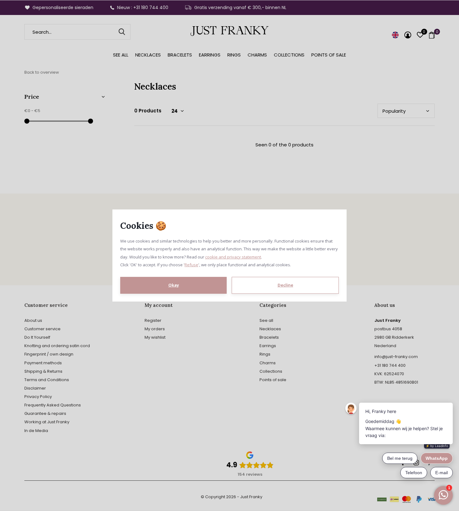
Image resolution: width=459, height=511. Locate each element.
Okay (173, 285)
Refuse (191, 265)
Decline (285, 285)
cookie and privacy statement (233, 257)
